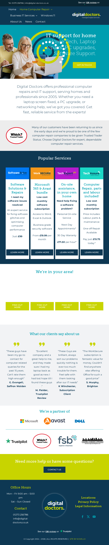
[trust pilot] (16, 439)
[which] (16, 128)
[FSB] (67, 436)
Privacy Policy (88, 502)
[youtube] (94, 516)
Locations (88, 497)
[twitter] (88, 516)
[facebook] (82, 516)
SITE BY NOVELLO (78, 539)
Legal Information (88, 506)
